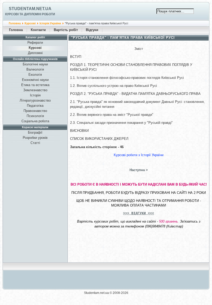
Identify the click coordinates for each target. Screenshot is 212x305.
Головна (15, 23)
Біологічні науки (35, 64)
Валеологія (35, 69)
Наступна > (139, 170)
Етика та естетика (35, 85)
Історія (35, 95)
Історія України (50, 23)
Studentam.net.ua (30, 8)
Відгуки (92, 30)
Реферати (35, 42)
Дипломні (35, 53)
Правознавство (35, 111)
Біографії (35, 132)
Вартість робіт (66, 30)
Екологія (35, 75)
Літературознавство (35, 100)
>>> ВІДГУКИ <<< (138, 213)
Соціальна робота (35, 121)
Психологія (35, 116)
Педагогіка (35, 106)
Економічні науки (35, 80)
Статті (35, 143)
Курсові (30, 23)
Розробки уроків (35, 138)
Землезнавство (35, 90)
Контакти (38, 30)
